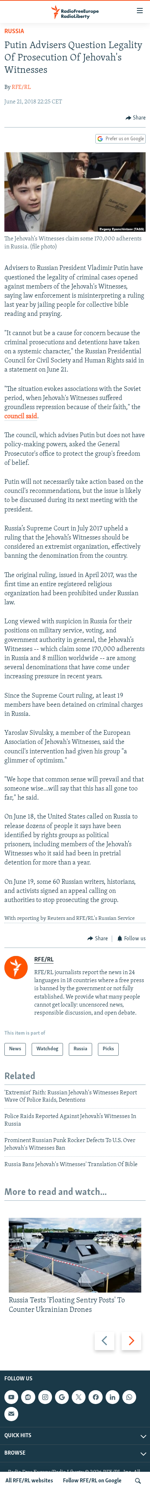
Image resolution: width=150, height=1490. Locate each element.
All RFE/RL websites (29, 1481)
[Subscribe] (11, 1414)
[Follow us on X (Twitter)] (79, 1397)
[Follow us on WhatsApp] (129, 1397)
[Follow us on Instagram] (45, 1397)
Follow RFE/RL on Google (92, 1481)
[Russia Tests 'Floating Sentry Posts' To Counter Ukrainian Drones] (75, 1255)
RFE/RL (21, 87)
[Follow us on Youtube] (11, 1397)
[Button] (136, 118)
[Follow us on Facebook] (95, 1397)
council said (20, 416)
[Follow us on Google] (62, 1397)
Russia (14, 31)
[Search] (138, 1481)
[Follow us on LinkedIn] (112, 1397)
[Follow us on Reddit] (28, 1397)
